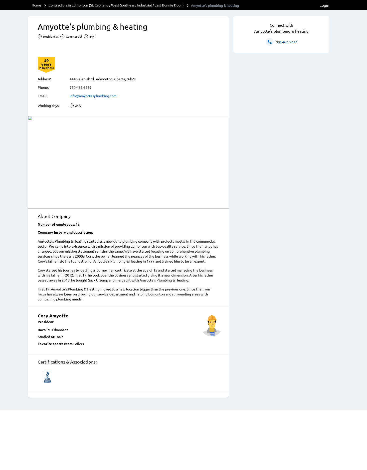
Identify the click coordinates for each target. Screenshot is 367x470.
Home (36, 5)
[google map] (128, 162)
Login (324, 4)
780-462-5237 (81, 87)
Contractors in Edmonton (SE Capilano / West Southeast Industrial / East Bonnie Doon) (116, 5)
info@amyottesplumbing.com (93, 96)
